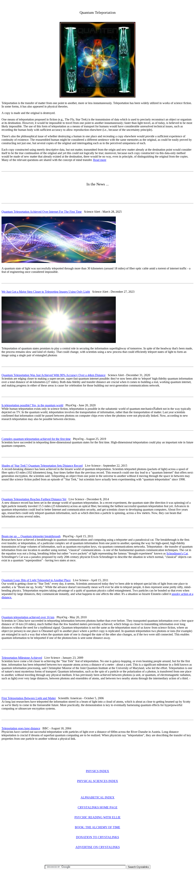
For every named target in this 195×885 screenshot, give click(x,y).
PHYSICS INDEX (97, 771)
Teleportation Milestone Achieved (22, 657)
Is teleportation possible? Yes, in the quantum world (32, 405)
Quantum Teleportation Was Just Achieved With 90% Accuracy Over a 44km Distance (53, 375)
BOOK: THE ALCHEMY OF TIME (97, 827)
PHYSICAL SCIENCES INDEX (97, 781)
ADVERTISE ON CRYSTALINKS (97, 847)
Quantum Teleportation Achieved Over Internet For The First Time (42, 211)
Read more (99, 160)
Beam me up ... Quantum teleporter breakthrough (31, 536)
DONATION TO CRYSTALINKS (97, 837)
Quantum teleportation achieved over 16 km (28, 617)
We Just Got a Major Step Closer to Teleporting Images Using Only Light (46, 291)
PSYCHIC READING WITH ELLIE (97, 817)
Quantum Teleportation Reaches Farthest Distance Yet (34, 499)
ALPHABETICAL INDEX (97, 797)
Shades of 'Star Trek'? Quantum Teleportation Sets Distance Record (42, 465)
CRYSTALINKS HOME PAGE (97, 807)
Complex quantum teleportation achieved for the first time (36, 438)
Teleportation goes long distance (21, 728)
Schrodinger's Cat (177, 553)
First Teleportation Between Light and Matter (29, 698)
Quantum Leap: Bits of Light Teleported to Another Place (36, 580)
